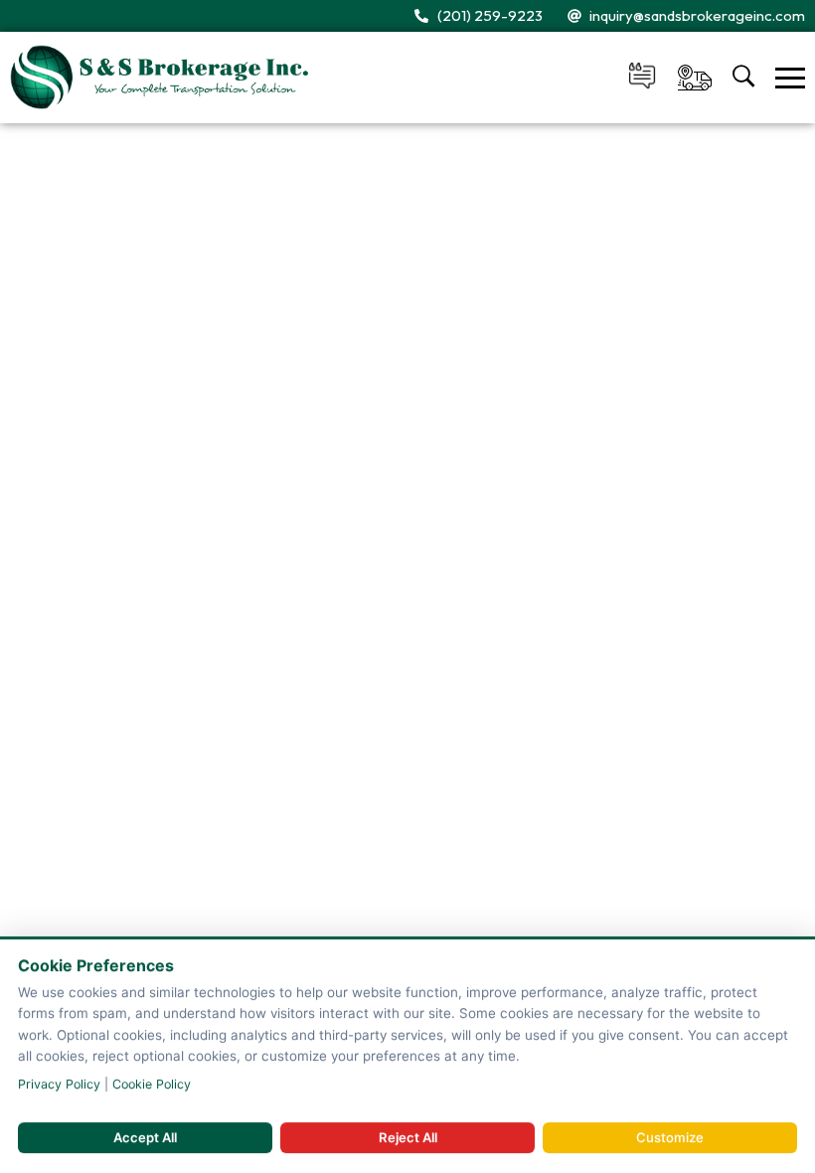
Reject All (408, 1137)
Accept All (145, 1137)
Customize (670, 1137)
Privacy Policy (59, 1084)
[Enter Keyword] (744, 77)
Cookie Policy (151, 1084)
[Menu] (790, 77)
